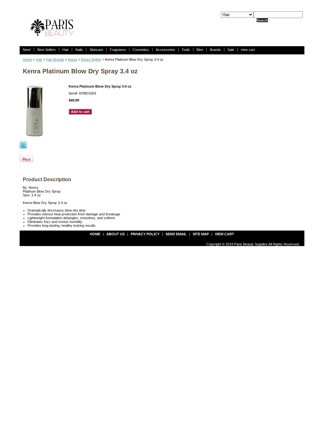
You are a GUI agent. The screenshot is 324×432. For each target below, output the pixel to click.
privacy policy (145, 234)
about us (115, 234)
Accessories (165, 50)
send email (176, 234)
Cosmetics (141, 50)
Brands (215, 50)
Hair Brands (55, 59)
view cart (248, 50)
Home (27, 59)
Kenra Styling (91, 59)
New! (27, 50)
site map (201, 234)
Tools (186, 50)
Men (199, 50)
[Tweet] (23, 144)
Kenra (72, 59)
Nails (79, 50)
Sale (230, 50)
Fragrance (118, 50)
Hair (65, 50)
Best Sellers (46, 50)
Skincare (96, 50)
